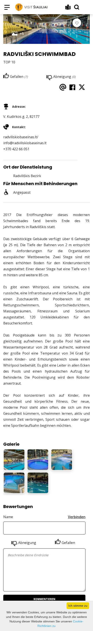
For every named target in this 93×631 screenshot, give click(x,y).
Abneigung (27, 542)
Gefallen (68, 542)
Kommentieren (44, 599)
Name (8, 516)
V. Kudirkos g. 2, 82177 (21, 116)
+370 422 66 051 (16, 149)
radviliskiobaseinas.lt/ (20, 137)
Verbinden (76, 516)
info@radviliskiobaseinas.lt (24, 143)
